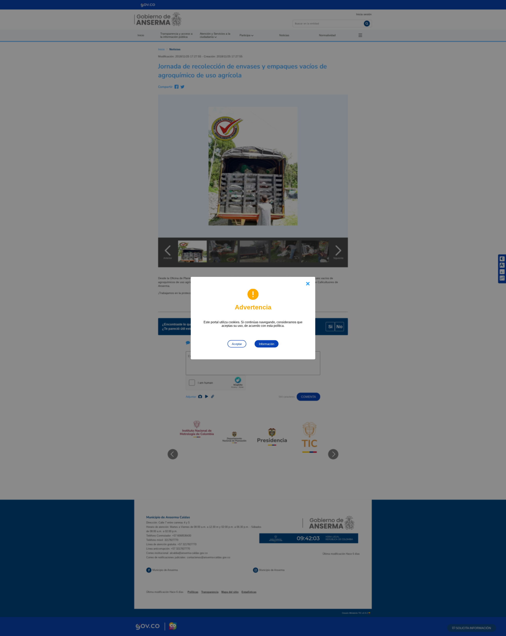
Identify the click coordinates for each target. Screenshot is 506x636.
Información (266, 343)
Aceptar (237, 343)
